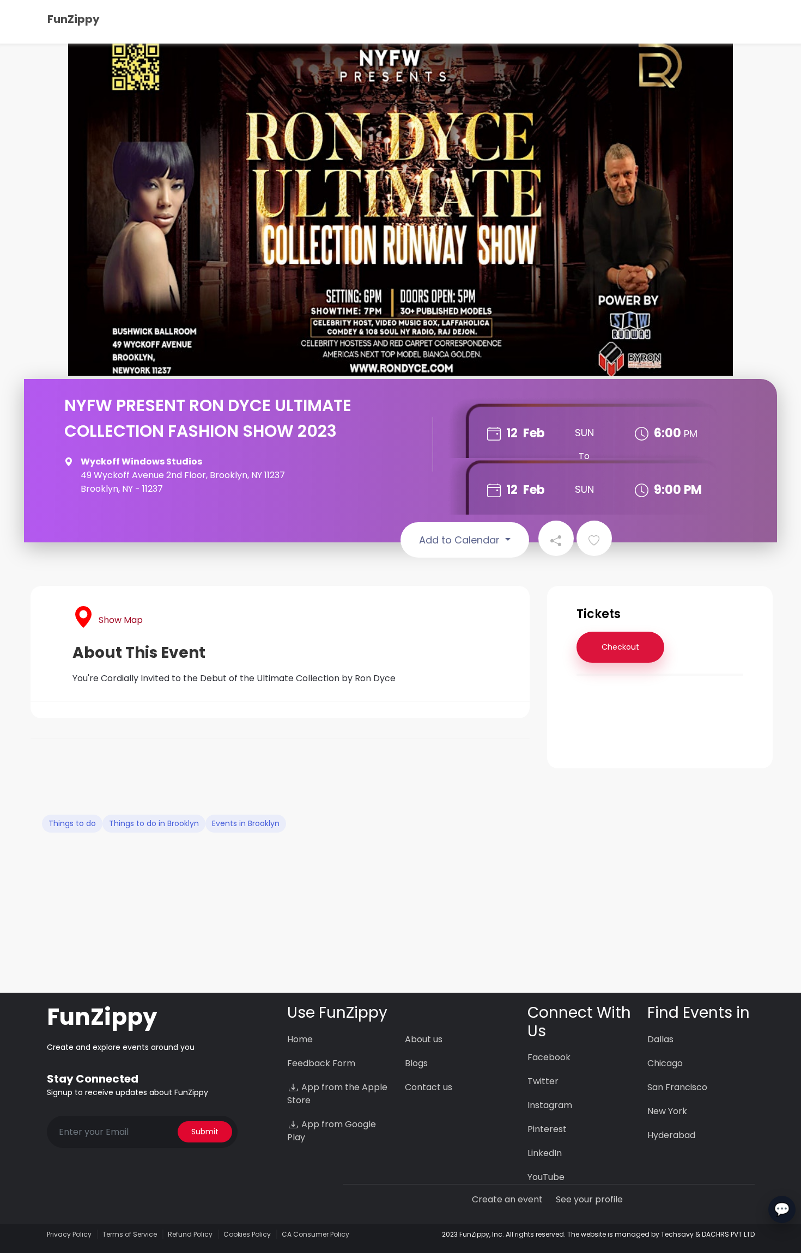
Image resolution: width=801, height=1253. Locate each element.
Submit (205, 1131)
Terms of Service (129, 1234)
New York (667, 1111)
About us (423, 1039)
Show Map (121, 620)
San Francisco (677, 1087)
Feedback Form (321, 1063)
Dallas (660, 1039)
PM (690, 434)
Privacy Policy (69, 1234)
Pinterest (547, 1129)
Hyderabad (671, 1135)
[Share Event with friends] (556, 538)
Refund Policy (190, 1234)
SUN (584, 432)
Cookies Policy (247, 1234)
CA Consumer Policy (315, 1234)
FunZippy (73, 19)
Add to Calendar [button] (460, 540)
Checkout (620, 646)
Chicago (665, 1063)
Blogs (416, 1063)
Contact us (428, 1087)
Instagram (549, 1105)
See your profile (589, 1199)
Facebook (549, 1057)
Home (300, 1039)
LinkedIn (544, 1153)
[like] (594, 538)
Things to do (72, 823)
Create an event (507, 1199)
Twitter (543, 1081)
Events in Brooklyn (246, 823)
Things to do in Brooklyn (154, 823)
